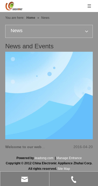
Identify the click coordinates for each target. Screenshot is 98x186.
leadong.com (44, 158)
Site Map (63, 169)
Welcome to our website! (27, 147)
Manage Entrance (69, 158)
